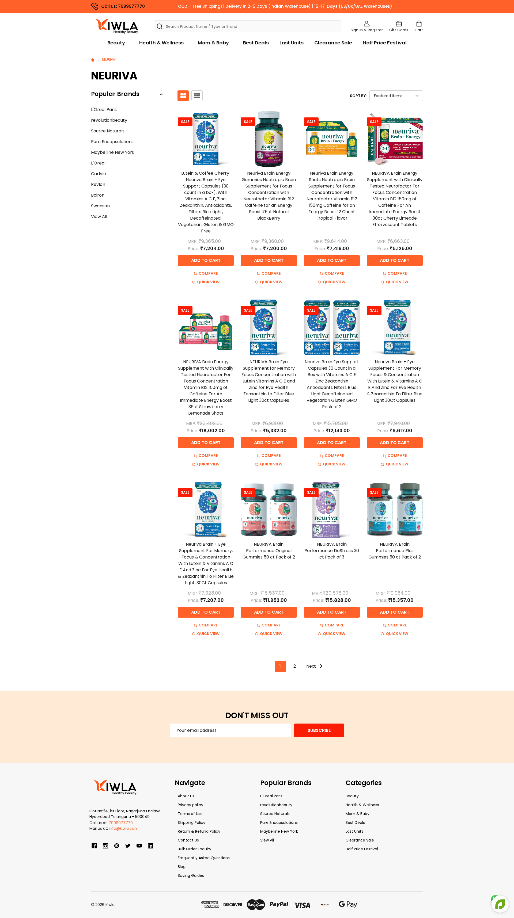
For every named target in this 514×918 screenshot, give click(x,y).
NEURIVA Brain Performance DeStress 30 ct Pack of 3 (331, 550)
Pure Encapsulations (112, 142)
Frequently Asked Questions (204, 857)
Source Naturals (107, 131)
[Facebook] (94, 846)
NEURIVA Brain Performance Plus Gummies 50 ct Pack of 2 (394, 550)
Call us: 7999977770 (123, 6)
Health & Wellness (161, 42)
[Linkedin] (150, 846)
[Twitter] (128, 846)
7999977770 (121, 822)
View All (99, 216)
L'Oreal (98, 163)
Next (311, 666)
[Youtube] (139, 846)
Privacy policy (190, 805)
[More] (512, 7)
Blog (182, 866)
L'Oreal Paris (104, 109)
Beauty (116, 42)
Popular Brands (115, 94)
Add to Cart (206, 260)
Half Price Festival (385, 42)
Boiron (97, 195)
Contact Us (188, 840)
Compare (208, 273)
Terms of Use (190, 813)
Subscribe (319, 730)
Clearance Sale (333, 42)
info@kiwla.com (123, 828)
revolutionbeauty (109, 120)
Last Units (291, 42)
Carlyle (98, 174)
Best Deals (256, 42)
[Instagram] (105, 846)
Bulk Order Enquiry (194, 849)
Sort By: (358, 95)
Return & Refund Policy (199, 831)
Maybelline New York (112, 152)
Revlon (98, 184)
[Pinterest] (117, 846)
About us (186, 796)
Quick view (208, 282)
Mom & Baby (213, 42)
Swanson (100, 206)
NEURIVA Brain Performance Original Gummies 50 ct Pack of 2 (269, 550)
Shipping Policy (191, 822)
